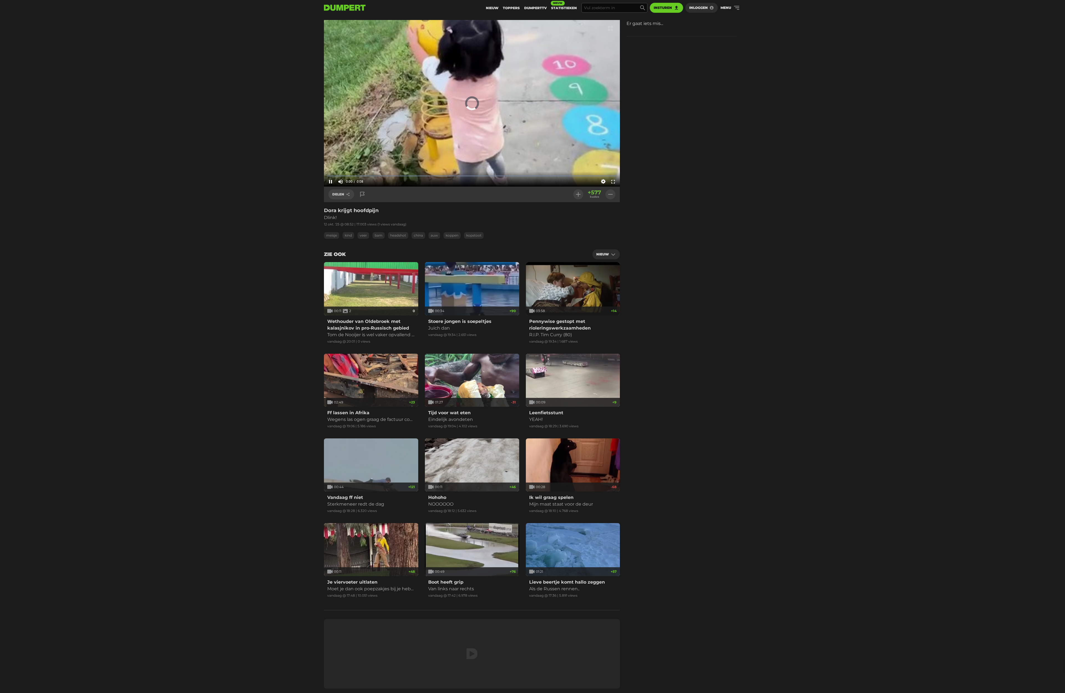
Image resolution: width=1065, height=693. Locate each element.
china (418, 235)
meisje (331, 235)
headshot (398, 235)
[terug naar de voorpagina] (345, 8)
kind (348, 235)
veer (363, 235)
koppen (452, 235)
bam (378, 235)
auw (434, 235)
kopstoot (473, 235)
